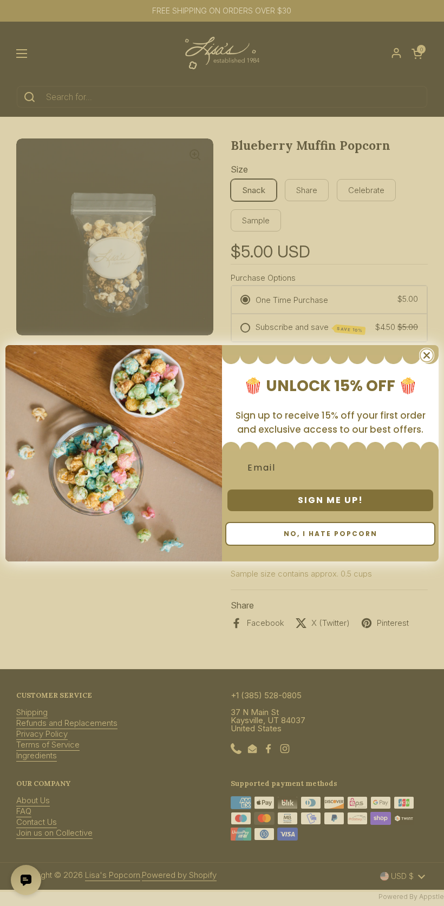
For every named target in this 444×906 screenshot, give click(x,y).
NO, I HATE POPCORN (330, 533)
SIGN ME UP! (330, 500)
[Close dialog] (426, 355)
